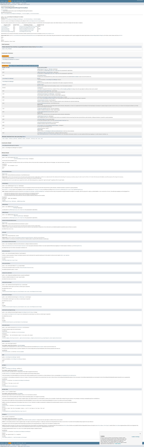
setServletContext (41, 122)
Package (6, 1)
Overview (2, 1)
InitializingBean (25, 13)
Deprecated (18, 1)
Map (44, 72)
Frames (13, 3)
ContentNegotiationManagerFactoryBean (10, 59)
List (49, 93)
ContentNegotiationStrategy (52, 125)
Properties (46, 116)
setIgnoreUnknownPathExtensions (44, 111)
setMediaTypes (40, 116)
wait (36, 138)
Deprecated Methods (33, 65)
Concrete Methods (23, 65)
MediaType (51, 69)
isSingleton (39, 87)
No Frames (18, 3)
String (44, 69)
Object (6, 17)
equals (6, 138)
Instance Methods (13, 65)
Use (12, 1)
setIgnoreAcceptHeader (42, 108)
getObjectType (40, 84)
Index (22, 1)
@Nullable (16, 157)
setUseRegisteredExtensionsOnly (44, 132)
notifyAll (28, 138)
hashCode (20, 138)
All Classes (24, 3)
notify (23, 138)
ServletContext (48, 122)
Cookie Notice (117, 443)
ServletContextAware (34, 13)
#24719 (120, 35)
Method (15, 4)
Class (3, 84)
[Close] (140, 433)
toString (33, 138)
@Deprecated (4, 173)
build (38, 78)
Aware (2, 13)
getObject (39, 81)
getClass (15, 138)
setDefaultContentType (42, 90)
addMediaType (40, 69)
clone (3, 138)
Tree (15, 1)
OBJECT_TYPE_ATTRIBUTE (7, 48)
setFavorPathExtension (42, 103)
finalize (11, 138)
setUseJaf (39, 128)
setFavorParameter (41, 100)
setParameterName (41, 119)
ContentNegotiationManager (15, 13)
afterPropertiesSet (41, 75)
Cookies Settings (135, 436)
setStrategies (40, 125)
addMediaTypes (40, 72)
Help (25, 1)
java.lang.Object (4, 9)
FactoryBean (6, 13)
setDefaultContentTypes (42, 93)
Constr (11, 4)
